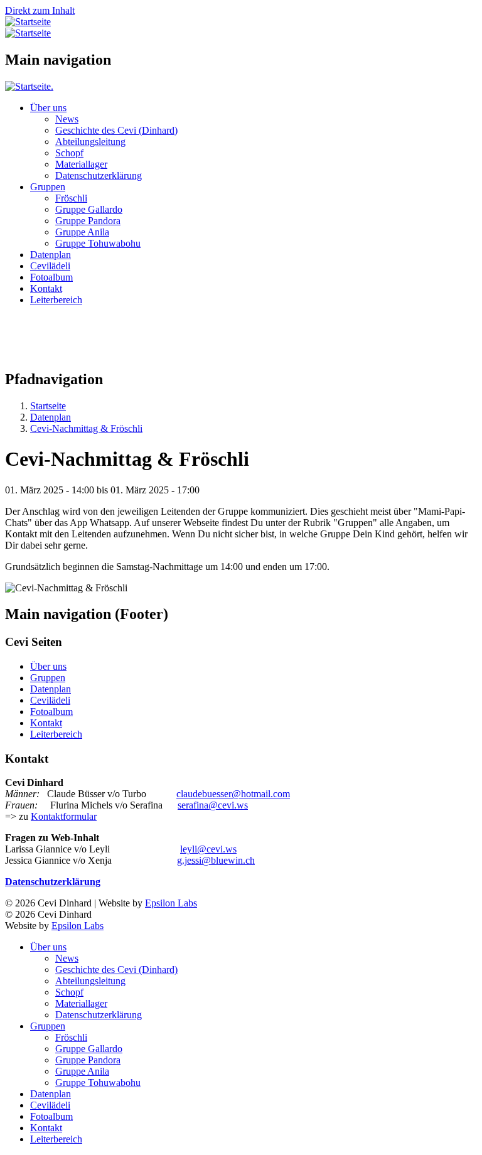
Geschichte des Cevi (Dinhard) (116, 130)
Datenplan (50, 254)
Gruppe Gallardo (88, 209)
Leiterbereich (56, 299)
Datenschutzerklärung (98, 175)
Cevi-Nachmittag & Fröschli (86, 428)
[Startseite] (28, 21)
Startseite (48, 405)
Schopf (69, 153)
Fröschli (71, 198)
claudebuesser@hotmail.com (233, 793)
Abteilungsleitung (90, 141)
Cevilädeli (50, 266)
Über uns (48, 107)
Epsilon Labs (171, 903)
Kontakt (46, 288)
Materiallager (81, 164)
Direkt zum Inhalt (40, 10)
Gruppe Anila (82, 232)
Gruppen (47, 186)
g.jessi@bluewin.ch (216, 860)
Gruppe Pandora (87, 220)
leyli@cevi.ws (208, 849)
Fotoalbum (51, 277)
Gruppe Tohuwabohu (98, 243)
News (66, 119)
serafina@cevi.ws (213, 805)
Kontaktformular (64, 816)
